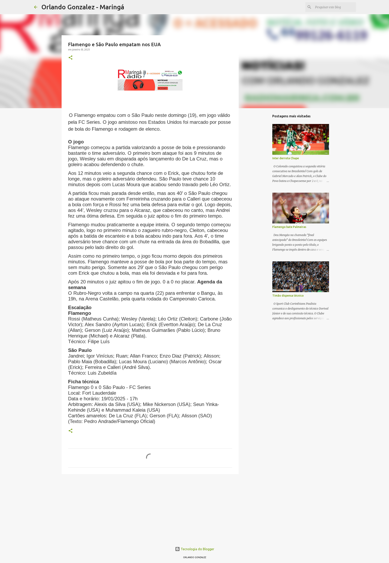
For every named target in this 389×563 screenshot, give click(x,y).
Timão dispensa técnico (288, 295)
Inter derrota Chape (285, 158)
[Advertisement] (150, 508)
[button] (70, 58)
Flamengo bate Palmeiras (289, 227)
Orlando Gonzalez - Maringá (82, 7)
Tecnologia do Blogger (197, 549)
